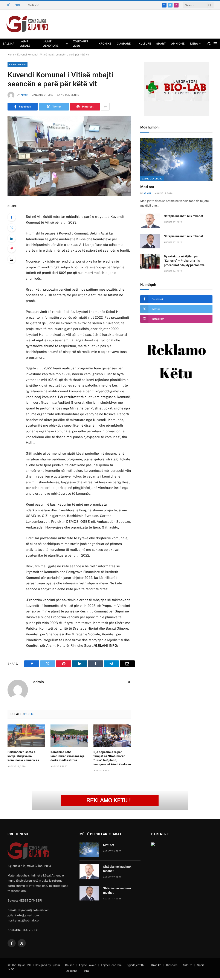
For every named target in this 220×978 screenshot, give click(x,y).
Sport (161, 43)
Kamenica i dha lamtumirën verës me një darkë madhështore (67, 756)
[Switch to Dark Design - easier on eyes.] (209, 43)
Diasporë (123, 43)
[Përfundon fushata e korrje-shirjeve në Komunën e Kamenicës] (26, 735)
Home (11, 54)
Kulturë (145, 43)
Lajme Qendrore (50, 43)
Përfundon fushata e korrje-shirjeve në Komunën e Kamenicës (23, 756)
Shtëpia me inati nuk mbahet (47, 5)
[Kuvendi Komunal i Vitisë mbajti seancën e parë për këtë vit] (69, 156)
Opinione (178, 43)
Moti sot (147, 187)
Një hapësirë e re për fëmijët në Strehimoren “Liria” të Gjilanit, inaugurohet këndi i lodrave (112, 758)
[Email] (12, 259)
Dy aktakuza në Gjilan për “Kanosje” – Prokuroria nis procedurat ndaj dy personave (184, 261)
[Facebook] (12, 217)
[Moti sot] (176, 159)
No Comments (70, 95)
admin (25, 95)
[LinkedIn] (12, 238)
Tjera (194, 43)
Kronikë (105, 43)
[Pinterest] (12, 249)
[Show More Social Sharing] (105, 106)
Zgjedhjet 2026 (80, 43)
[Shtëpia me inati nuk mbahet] (150, 221)
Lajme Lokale (25, 43)
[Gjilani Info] (27, 24)
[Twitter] (12, 228)
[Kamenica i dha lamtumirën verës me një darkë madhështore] (69, 735)
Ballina (8, 43)
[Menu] (215, 44)
